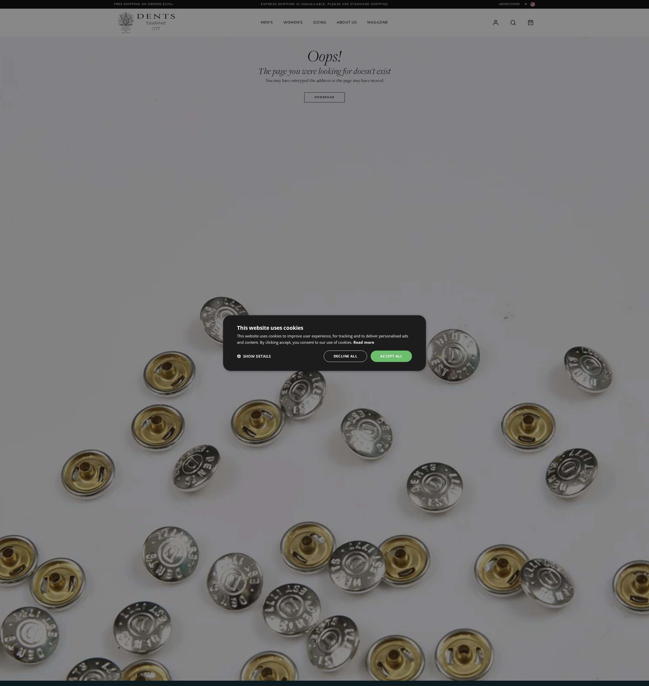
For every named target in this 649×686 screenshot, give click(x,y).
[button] (254, 356)
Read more (363, 342)
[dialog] (324, 343)
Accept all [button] (391, 356)
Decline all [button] (345, 356)
